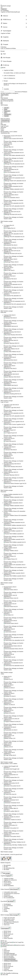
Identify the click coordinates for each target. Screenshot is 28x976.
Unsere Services (8, 882)
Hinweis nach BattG (9, 956)
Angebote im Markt (8, 878)
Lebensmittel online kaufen (10, 892)
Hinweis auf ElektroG (9, 957)
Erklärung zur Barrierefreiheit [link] (10, 960)
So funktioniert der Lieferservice (12, 893)
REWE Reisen (7, 931)
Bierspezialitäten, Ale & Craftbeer (9, 131)
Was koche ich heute (9, 923)
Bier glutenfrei (7, 865)
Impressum (6, 952)
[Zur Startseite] (6, 3)
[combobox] (8, 92)
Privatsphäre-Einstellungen (10, 954)
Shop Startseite (4, 98)
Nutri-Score (6, 924)
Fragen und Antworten (9, 917)
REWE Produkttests (9, 885)
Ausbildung (6, 908)
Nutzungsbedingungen (9, 953)
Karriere (6, 907)
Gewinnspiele (7, 884)
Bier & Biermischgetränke (7, 100)
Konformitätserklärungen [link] (9, 959)
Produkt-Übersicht (8, 896)
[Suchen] (19, 93)
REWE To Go (7, 932)
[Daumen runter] (9, 858)
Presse (5, 909)
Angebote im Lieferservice (10, 880)
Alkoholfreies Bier (5, 121)
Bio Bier (6, 866)
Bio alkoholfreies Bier (9, 868)
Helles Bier (3, 124)
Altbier (2, 130)
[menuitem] (14, 16)
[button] (4, 140)
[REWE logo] (3, 67)
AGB (5, 949)
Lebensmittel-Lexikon (9, 919)
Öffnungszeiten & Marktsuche (11, 922)
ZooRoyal (6, 936)
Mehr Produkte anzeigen (7, 221)
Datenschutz (7, 950)
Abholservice (7, 895)
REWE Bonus (7, 881)
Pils (1, 123)
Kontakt (6, 911)
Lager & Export (4, 126)
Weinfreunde (7, 935)
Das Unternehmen (8, 905)
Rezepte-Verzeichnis (9, 920)
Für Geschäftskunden (9, 897)
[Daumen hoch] (3, 858)
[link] (15, 72)
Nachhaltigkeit (7, 904)
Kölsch (2, 128)
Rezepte (15, 83)
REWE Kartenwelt (8, 934)
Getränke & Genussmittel (7, 99)
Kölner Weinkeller (8, 938)
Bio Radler (6, 869)
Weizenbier (3, 127)
